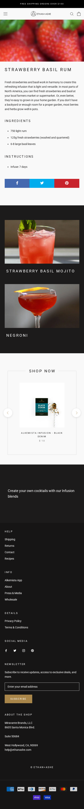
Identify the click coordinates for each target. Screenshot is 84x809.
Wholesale (11, 599)
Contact (9, 552)
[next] (76, 412)
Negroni (17, 335)
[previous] (7, 412)
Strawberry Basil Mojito (40, 271)
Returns (9, 545)
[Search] (72, 13)
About (8, 586)
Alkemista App (13, 580)
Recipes (9, 558)
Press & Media (13, 593)
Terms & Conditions (16, 627)
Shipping (10, 539)
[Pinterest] (32, 650)
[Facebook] (6, 650)
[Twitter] (14, 650)
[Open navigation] (5, 13)
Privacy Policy (13, 621)
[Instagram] (23, 650)
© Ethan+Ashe (42, 767)
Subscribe (18, 699)
